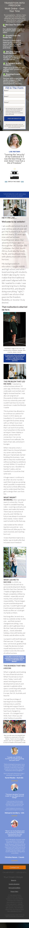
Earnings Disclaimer (14, 884)
